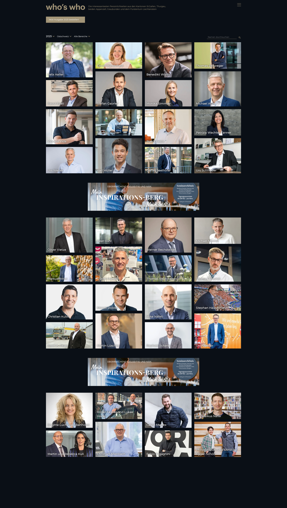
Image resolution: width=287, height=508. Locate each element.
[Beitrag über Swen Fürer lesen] (69, 477)
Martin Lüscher (108, 345)
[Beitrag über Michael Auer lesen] (217, 88)
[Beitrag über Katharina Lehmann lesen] (168, 477)
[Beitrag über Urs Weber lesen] (69, 160)
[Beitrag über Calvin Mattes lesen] (168, 410)
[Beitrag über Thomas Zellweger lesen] (217, 55)
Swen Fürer (56, 492)
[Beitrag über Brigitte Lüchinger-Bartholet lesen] (69, 410)
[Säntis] (143, 197)
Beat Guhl (104, 241)
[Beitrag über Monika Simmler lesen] (168, 93)
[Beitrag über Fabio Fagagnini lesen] (168, 443)
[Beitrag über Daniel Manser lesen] (118, 264)
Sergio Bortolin (207, 483)
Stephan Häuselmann (212, 308)
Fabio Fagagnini (158, 454)
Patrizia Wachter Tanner (213, 132)
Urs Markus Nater (208, 416)
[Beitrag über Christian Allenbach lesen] (118, 439)
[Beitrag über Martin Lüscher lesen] (118, 330)
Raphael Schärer (158, 345)
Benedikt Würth (158, 74)
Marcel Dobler (107, 308)
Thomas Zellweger (209, 66)
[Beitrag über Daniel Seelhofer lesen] (168, 160)
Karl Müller (105, 170)
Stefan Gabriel (107, 103)
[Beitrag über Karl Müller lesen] (118, 155)
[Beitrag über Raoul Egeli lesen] (69, 93)
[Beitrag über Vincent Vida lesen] (69, 126)
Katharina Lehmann (160, 492)
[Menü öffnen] (239, 4)
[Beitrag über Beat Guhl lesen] (118, 230)
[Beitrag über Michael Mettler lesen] (217, 230)
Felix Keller (55, 74)
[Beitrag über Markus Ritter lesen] (69, 268)
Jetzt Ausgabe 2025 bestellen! (64, 19)
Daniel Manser (107, 279)
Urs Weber (55, 170)
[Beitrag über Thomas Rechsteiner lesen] (168, 268)
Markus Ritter (57, 279)
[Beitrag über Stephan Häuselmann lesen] (217, 297)
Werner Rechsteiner (161, 249)
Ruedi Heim (155, 141)
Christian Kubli (58, 316)
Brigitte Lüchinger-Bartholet (68, 425)
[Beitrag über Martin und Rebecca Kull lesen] (69, 443)
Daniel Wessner (108, 483)
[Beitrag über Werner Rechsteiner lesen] (168, 235)
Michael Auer (205, 103)
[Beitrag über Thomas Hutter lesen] (118, 122)
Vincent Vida (57, 141)
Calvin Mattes (156, 425)
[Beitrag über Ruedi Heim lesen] (168, 126)
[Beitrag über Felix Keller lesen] (69, 59)
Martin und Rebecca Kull (66, 454)
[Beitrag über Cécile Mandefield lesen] (118, 55)
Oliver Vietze (57, 249)
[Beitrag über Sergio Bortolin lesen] (217, 473)
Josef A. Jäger (58, 345)
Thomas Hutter (108, 132)
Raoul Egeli (56, 103)
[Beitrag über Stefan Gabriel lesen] (118, 88)
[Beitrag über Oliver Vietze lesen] (69, 235)
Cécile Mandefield (110, 66)
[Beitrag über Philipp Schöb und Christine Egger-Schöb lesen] (217, 439)
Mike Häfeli (154, 316)
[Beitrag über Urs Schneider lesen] (217, 155)
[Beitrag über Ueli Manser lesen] (217, 330)
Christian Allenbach (111, 454)
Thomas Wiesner (208, 279)
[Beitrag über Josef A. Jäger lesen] (69, 335)
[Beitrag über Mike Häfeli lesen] (168, 301)
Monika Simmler (158, 103)
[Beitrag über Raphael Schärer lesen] (168, 335)
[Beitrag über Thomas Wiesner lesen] (217, 264)
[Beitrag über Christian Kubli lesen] (69, 301)
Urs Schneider (206, 170)
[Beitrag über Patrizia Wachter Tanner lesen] (217, 122)
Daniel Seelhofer (158, 170)
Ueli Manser (204, 345)
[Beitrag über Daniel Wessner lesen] (118, 473)
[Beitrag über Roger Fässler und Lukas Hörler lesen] (118, 406)
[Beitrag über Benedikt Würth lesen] (168, 59)
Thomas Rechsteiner (161, 279)
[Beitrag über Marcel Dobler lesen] (118, 297)
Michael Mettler (207, 241)
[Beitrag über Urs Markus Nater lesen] (217, 406)
